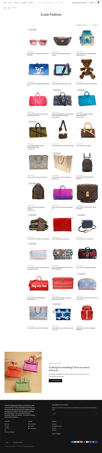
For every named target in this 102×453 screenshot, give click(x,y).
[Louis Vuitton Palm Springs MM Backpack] (38, 193)
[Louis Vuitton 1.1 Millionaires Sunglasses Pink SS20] (38, 39)
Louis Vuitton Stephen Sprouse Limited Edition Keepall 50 (62, 268)
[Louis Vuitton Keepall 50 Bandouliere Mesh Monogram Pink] (38, 99)
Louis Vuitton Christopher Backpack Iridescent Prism (86, 54)
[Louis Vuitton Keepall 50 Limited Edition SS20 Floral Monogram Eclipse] (63, 99)
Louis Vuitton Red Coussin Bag (60, 239)
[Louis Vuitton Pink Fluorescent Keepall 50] (63, 193)
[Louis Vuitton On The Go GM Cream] (63, 163)
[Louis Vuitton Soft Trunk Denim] (87, 224)
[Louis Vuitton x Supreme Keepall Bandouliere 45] (38, 283)
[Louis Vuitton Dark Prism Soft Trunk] (63, 69)
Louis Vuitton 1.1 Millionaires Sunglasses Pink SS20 (38, 54)
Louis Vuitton (30, 51)
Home (4, 2)
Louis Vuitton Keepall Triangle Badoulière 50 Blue (84, 114)
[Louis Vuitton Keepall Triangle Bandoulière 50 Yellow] (38, 131)
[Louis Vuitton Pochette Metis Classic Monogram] (87, 193)
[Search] (95, 3)
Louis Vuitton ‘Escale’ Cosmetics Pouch (87, 298)
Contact (31, 2)
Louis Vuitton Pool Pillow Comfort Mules (38, 239)
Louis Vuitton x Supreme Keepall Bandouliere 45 (36, 298)
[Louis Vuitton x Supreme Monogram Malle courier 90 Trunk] (63, 283)
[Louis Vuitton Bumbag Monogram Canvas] (63, 39)
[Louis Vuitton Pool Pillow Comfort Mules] (38, 224)
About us (16, 2)
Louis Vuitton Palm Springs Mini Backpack (84, 177)
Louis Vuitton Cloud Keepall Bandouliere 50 (38, 84)
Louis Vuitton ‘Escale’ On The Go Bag (37, 328)
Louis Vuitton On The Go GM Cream (61, 177)
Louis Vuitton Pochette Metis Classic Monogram (86, 207)
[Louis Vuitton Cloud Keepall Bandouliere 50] (38, 69)
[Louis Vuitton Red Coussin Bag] (63, 224)
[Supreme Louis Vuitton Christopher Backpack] (87, 313)
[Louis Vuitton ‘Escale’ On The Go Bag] (38, 313)
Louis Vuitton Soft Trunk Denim (84, 239)
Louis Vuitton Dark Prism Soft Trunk (61, 84)
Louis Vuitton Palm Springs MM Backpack (35, 208)
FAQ (6, 430)
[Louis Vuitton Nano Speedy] (87, 131)
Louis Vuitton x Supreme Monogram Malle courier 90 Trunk (62, 298)
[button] (55, 380)
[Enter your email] (96, 414)
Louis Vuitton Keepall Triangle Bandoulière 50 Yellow (35, 146)
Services (7, 426)
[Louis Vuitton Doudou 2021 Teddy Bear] (87, 69)
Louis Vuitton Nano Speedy (83, 145)
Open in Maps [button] (56, 433)
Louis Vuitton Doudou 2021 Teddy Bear (86, 84)
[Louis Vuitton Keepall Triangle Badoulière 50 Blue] (87, 99)
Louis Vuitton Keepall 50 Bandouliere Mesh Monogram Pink (37, 114)
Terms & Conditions (10, 432)
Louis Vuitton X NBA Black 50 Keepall (86, 267)
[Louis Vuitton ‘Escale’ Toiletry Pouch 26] (63, 313)
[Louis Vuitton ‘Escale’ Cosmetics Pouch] (87, 283)
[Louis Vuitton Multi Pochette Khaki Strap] (63, 131)
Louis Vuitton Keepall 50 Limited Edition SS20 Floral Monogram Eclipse (63, 114)
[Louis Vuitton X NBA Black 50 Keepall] (87, 253)
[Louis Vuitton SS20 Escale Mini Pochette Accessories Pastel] (38, 253)
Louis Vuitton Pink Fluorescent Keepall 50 (62, 208)
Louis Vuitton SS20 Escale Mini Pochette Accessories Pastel (38, 268)
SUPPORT (7, 421)
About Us (7, 424)
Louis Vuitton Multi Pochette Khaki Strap (63, 145)
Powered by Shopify (29, 446)
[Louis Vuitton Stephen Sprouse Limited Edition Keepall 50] (63, 253)
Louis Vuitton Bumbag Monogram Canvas (61, 54)
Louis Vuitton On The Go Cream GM (37, 177)
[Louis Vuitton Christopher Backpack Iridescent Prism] (87, 39)
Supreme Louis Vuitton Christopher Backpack (85, 328)
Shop (10, 2)
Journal (24, 2)
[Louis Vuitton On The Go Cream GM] (38, 163)
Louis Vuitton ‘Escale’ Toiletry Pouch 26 (62, 328)
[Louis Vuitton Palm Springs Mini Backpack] (87, 163)
